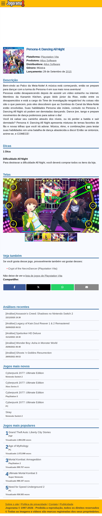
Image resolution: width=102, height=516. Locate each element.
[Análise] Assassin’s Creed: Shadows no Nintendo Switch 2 (39, 313)
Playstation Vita (50, 56)
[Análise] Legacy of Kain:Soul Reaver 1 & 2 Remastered (37, 323)
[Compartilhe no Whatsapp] (62, 287)
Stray (9, 412)
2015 (69, 71)
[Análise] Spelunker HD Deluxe (23, 333)
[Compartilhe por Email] (87, 287)
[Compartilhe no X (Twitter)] (38, 287)
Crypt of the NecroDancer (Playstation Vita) (32, 268)
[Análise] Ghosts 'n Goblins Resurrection (29, 352)
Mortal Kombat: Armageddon (24, 459)
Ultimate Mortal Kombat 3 (22, 473)
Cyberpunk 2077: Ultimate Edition (25, 373)
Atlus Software (48, 60)
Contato (53, 504)
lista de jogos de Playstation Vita (43, 275)
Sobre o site (12, 504)
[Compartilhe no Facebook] (14, 287)
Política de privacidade (34, 504)
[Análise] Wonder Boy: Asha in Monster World (31, 343)
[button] (96, 206)
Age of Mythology (18, 446)
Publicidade (66, 504)
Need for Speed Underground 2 (26, 486)
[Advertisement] (51, 27)
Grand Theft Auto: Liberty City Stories (29, 432)
